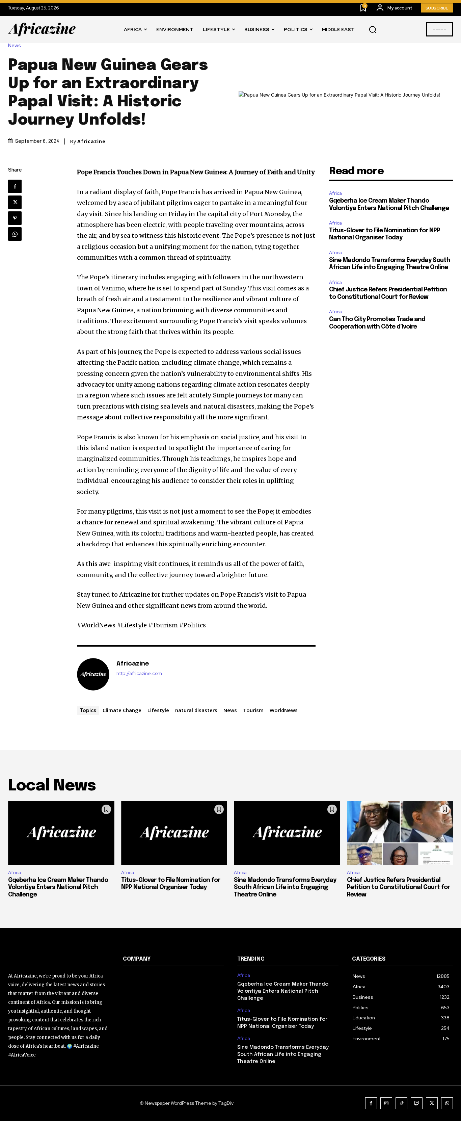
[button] (372, 30)
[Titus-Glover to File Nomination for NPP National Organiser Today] (174, 833)
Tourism (253, 710)
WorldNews (284, 710)
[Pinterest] (15, 218)
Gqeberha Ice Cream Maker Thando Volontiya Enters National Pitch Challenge (58, 887)
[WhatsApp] (15, 234)
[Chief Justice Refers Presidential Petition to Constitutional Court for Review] (400, 833)
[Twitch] (417, 1103)
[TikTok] (401, 1103)
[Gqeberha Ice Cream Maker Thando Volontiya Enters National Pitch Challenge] (61, 833)
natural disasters (196, 710)
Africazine (91, 141)
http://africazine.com (139, 673)
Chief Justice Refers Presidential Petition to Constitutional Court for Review (398, 887)
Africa (335, 193)
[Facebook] (15, 186)
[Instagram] (386, 1103)
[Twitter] (15, 202)
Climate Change (122, 710)
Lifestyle (158, 710)
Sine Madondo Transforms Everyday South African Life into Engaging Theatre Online (285, 887)
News (14, 45)
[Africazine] (93, 674)
